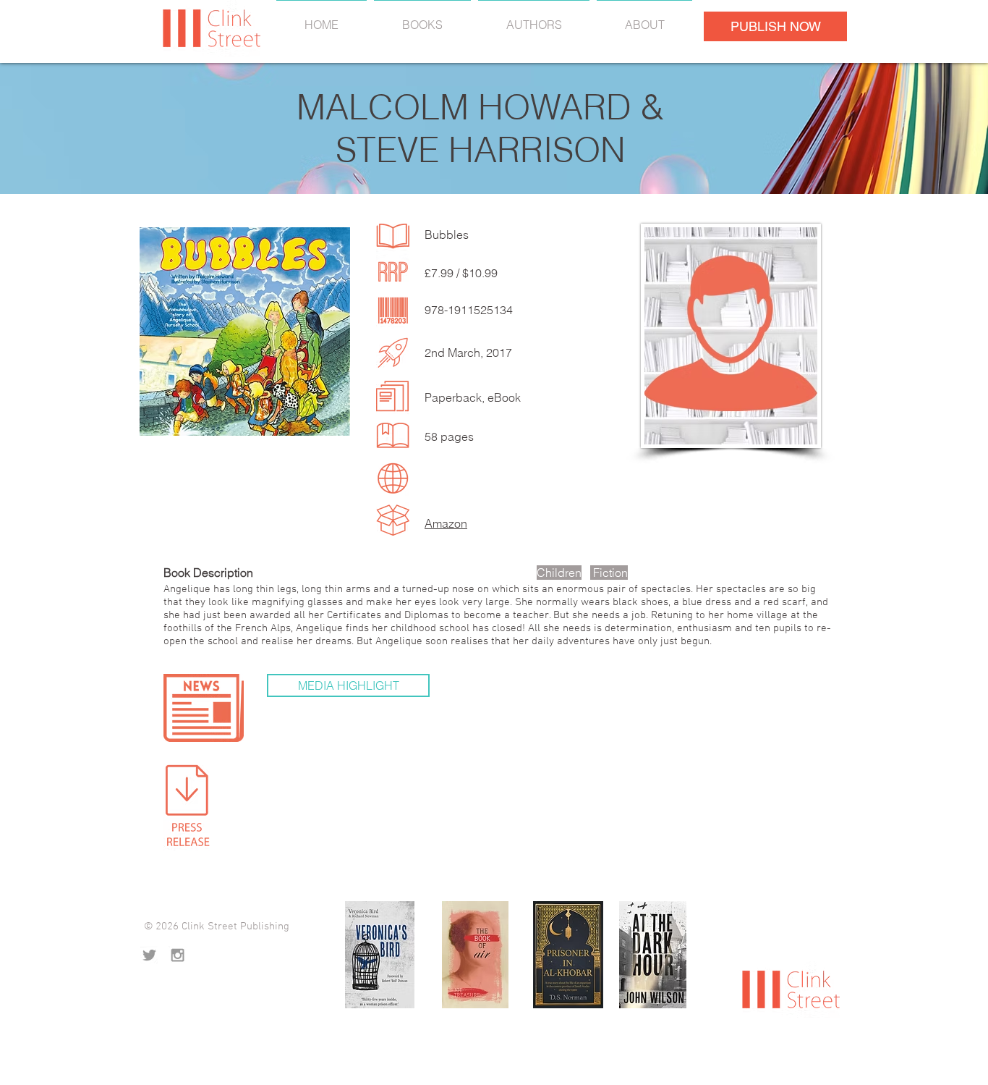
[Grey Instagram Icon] (178, 955)
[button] (348, 685)
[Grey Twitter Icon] (149, 955)
